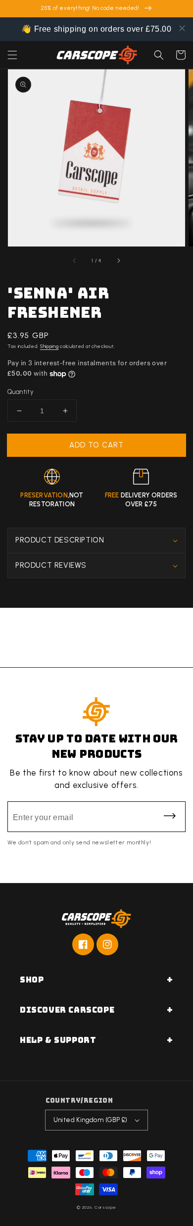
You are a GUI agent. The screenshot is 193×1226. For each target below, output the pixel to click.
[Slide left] (75, 260)
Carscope (105, 1207)
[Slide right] (118, 260)
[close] (182, 28)
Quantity (20, 391)
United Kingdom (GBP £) (90, 1120)
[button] (12, 55)
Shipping (49, 346)
